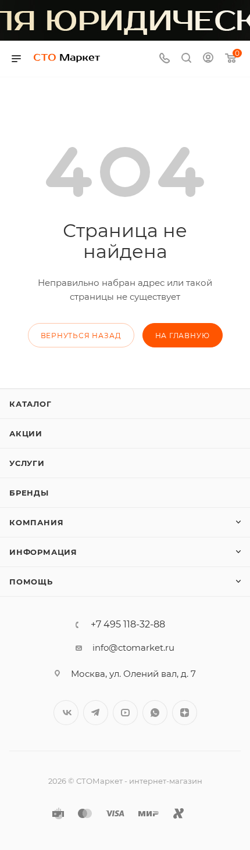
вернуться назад (81, 335)
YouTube (125, 712)
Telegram (95, 712)
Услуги (27, 463)
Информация (43, 552)
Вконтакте (65, 712)
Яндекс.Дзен (184, 712)
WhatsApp (154, 712)
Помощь (31, 581)
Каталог (30, 403)
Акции (25, 433)
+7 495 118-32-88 (128, 624)
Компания (36, 522)
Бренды (29, 492)
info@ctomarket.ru (133, 647)
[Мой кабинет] (208, 58)
